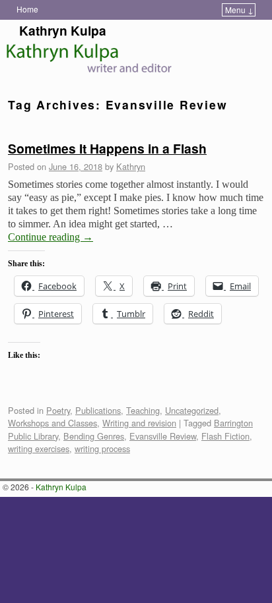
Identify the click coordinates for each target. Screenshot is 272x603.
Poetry (58, 410)
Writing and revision (139, 422)
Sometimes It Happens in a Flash (107, 148)
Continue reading (50, 237)
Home (27, 8)
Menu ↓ (239, 9)
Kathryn (130, 166)
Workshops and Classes (52, 422)
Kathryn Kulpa (62, 30)
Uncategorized (192, 410)
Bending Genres (93, 436)
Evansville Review (162, 436)
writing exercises (38, 448)
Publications (98, 410)
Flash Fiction (225, 436)
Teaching (143, 410)
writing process (102, 448)
